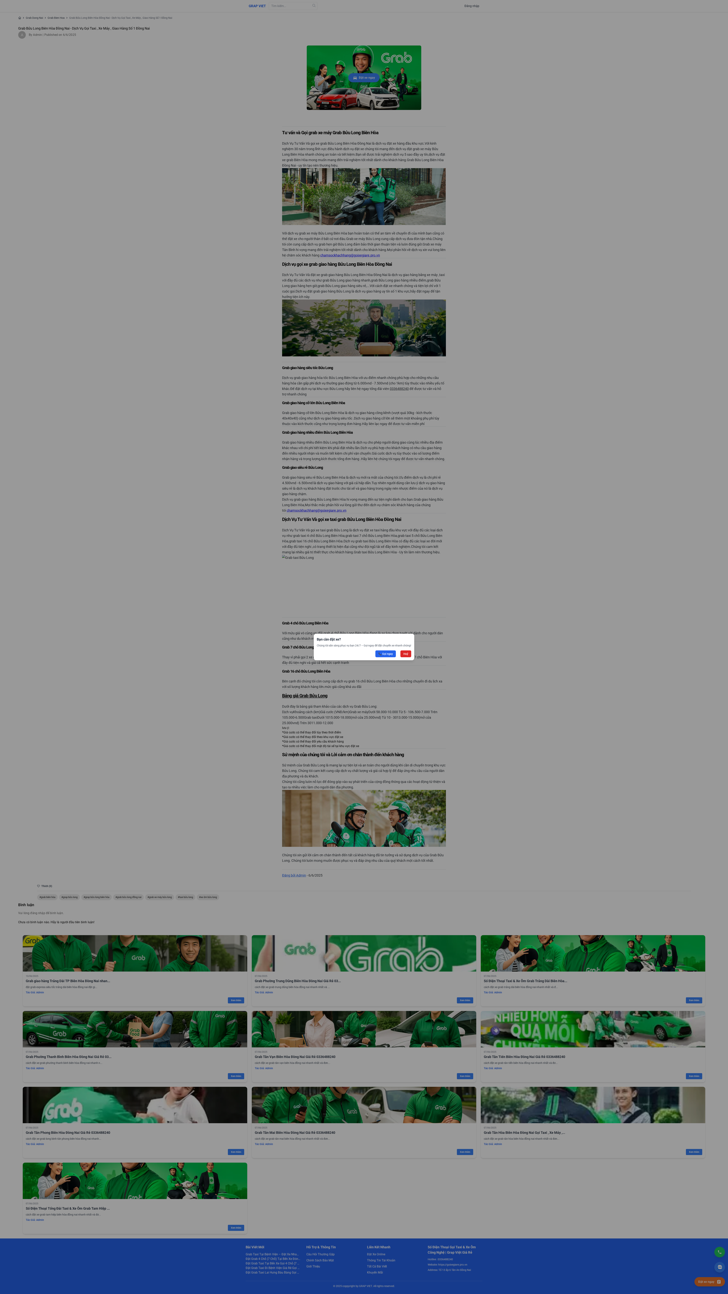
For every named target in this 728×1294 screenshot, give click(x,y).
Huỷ (405, 653)
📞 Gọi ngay (385, 653)
